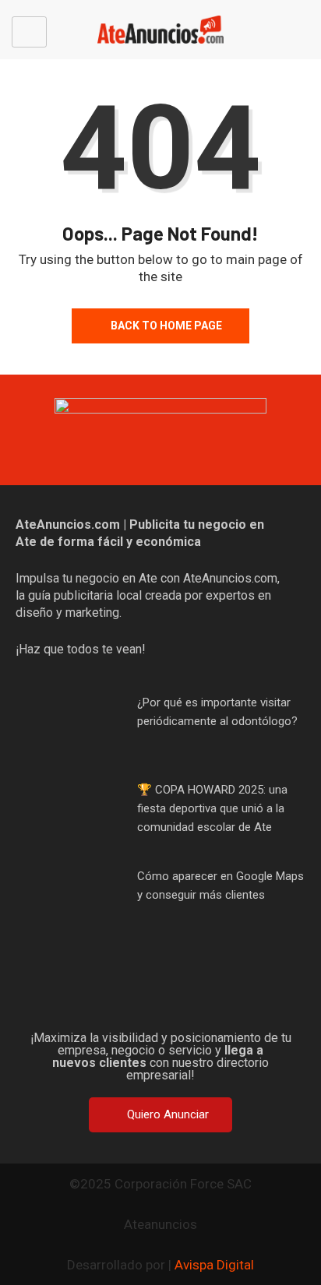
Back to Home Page (166, 325)
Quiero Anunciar (168, 1114)
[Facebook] (85, 992)
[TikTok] (185, 992)
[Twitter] (135, 992)
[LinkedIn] (235, 992)
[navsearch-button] (304, 32)
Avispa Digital (214, 1265)
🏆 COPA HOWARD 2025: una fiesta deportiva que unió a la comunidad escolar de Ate (212, 808)
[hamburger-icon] (29, 32)
